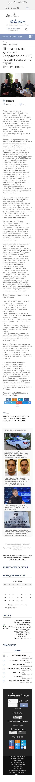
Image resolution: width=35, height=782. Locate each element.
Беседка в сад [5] (19, 664)
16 (17, 594)
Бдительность (23, 416)
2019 (10, 44)
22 (13, 597)
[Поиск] (26, 29)
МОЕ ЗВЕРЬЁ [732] (19, 672)
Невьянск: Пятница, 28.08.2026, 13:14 (17, 3)
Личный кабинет (14, 28)
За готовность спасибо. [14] (19, 660)
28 (9, 600)
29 (13, 600)
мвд (4, 416)
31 (21, 600)
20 (5, 597)
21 (9, 597)
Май (13, 44)
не (8, 416)
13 (5, 594)
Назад (5, 42)
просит (13, 416)
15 (16, 44)
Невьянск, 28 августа (23, 620)
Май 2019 (17, 581)
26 (30, 597)
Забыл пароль (17, 708)
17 (21, 594)
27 (5, 600)
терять (14, 420)
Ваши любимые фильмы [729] (19, 680)
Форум (17, 650)
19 (30, 594)
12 (30, 591)
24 (21, 597)
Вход (23, 559)
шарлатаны (21, 418)
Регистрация (15, 559)
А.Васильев (24, 721)
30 (17, 600)
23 (17, 597)
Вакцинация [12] (19, 676)
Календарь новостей (14, 575)
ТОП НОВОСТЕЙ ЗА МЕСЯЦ (15, 567)
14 (9, 594)
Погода (7, 615)
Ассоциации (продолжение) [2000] (19, 668)
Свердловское (9, 418)
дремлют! (22, 420)
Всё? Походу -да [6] (19, 655)
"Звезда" (10, 721)
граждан (6, 420)
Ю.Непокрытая (16, 721)
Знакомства (9, 645)
